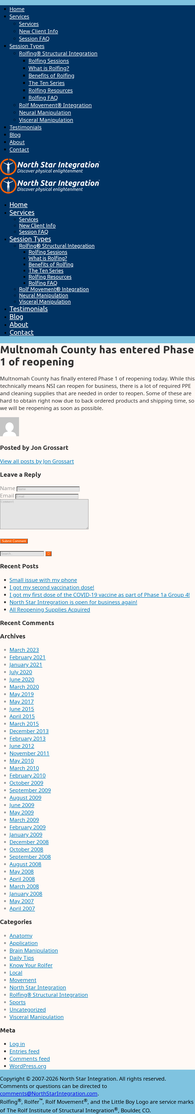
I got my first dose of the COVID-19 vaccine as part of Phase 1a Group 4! (100, 594)
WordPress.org (28, 1066)
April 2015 (22, 716)
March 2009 (24, 819)
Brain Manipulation (34, 950)
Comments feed (30, 1058)
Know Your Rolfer (31, 965)
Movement (23, 980)
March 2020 (24, 686)
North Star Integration (38, 987)
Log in (17, 1043)
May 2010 (22, 760)
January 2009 (26, 834)
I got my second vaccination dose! (52, 587)
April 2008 (22, 879)
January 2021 (26, 664)
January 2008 (26, 893)
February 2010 (28, 775)
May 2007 (22, 901)
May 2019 (22, 694)
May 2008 (22, 871)
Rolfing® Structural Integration (49, 994)
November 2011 (29, 753)
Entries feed (24, 1051)
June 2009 (22, 805)
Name (7, 488)
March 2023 (24, 649)
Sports (18, 1002)
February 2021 (28, 657)
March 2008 (24, 886)
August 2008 (25, 864)
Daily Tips (22, 957)
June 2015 (22, 709)
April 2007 (22, 908)
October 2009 (26, 782)
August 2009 (25, 797)
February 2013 (28, 738)
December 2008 (29, 842)
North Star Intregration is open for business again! (73, 602)
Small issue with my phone (43, 580)
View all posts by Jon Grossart (37, 461)
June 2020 (22, 679)
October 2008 (26, 849)
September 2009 (30, 790)
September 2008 (30, 856)
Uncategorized (28, 1009)
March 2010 (24, 768)
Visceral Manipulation (37, 1017)
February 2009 (28, 827)
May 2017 (22, 701)
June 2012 (22, 746)
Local (16, 972)
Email (7, 495)
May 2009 (22, 812)
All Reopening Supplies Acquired (50, 609)
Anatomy (21, 935)
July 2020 (21, 672)
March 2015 (24, 723)
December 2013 (29, 731)
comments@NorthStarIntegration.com (49, 1093)
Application (24, 943)
